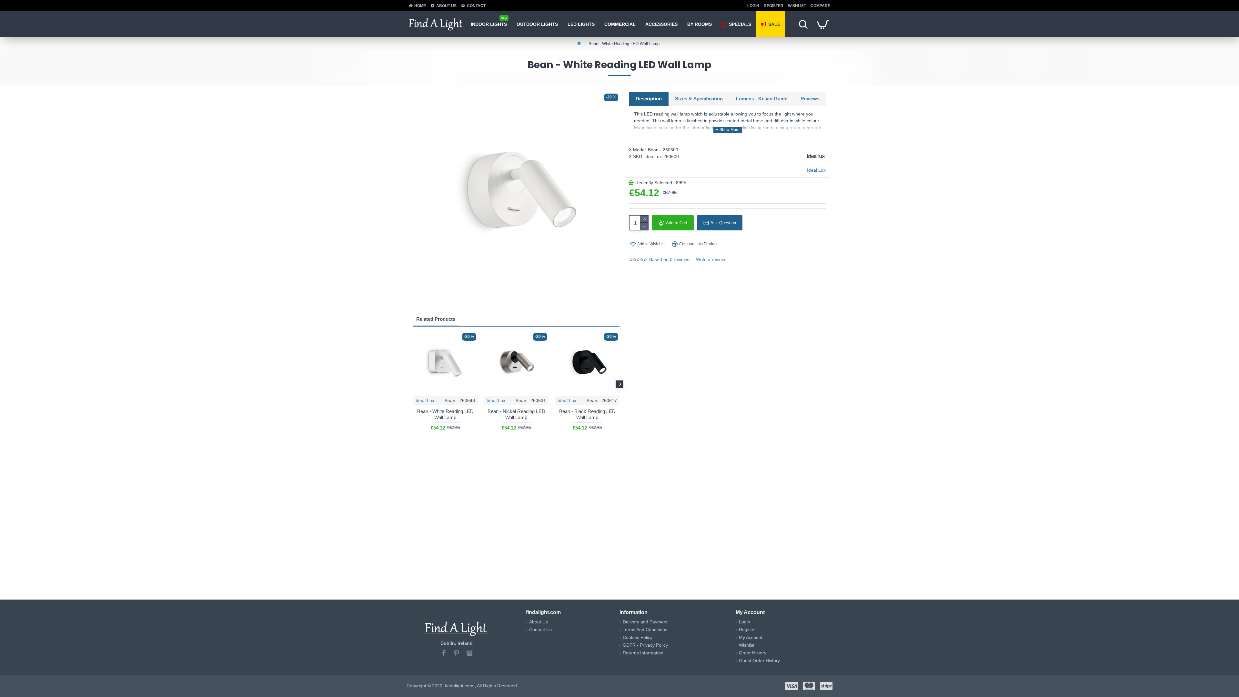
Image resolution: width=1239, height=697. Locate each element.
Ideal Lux (425, 400)
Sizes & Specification (699, 98)
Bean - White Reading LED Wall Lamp (445, 414)
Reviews (810, 98)
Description (649, 98)
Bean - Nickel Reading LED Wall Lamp (516, 414)
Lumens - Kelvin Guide (761, 98)
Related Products (435, 319)
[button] (413, 384)
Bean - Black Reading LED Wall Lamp (587, 414)
